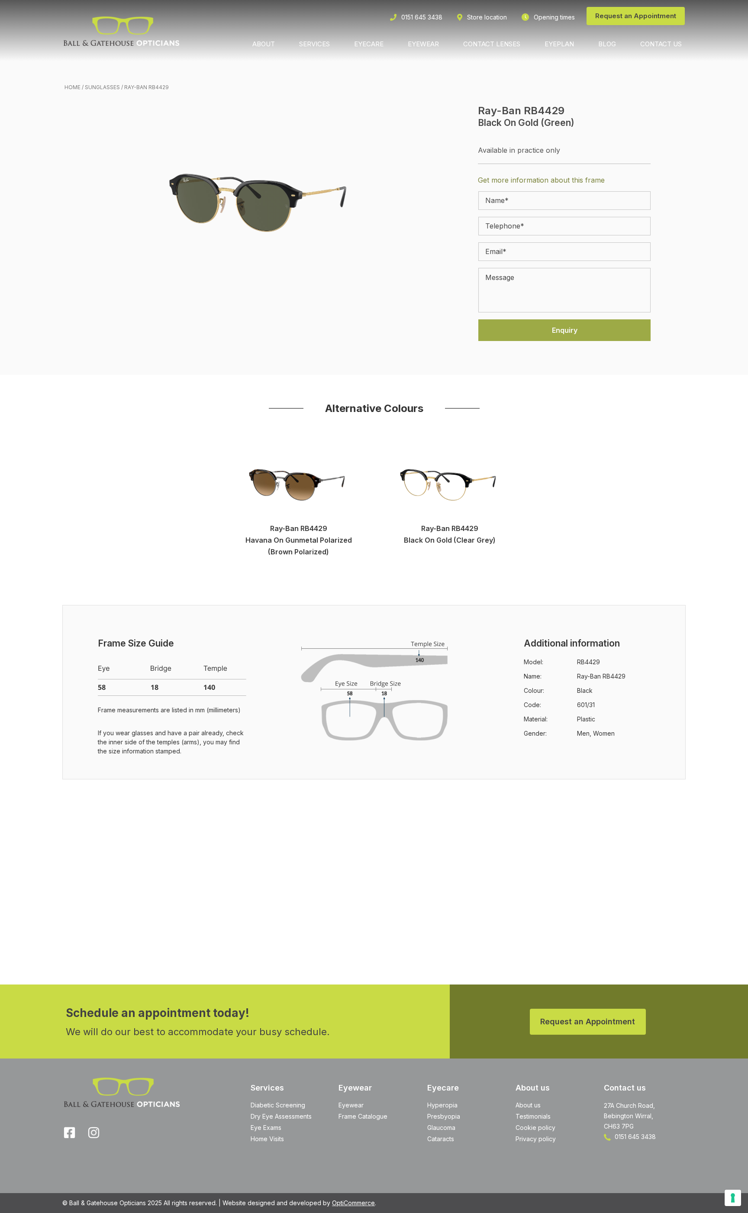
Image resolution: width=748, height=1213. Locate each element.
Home (72, 87)
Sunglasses (102, 87)
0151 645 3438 (634, 1136)
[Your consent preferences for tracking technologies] (733, 1198)
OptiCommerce (353, 1203)
